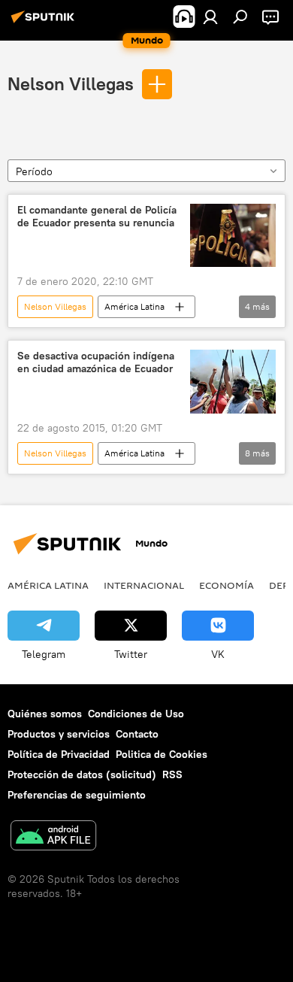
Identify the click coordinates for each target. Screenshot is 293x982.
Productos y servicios (59, 734)
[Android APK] (53, 837)
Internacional (144, 585)
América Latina (134, 306)
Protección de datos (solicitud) (82, 774)
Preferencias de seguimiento (77, 795)
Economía (226, 585)
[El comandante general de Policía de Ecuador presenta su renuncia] (233, 235)
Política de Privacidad (59, 754)
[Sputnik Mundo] (45, 22)
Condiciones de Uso (136, 713)
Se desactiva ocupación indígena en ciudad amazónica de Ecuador (95, 362)
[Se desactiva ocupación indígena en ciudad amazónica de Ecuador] (233, 382)
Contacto (137, 734)
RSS (172, 774)
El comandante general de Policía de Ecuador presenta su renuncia (97, 216)
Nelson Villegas (71, 83)
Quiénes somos (45, 713)
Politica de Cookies (161, 754)
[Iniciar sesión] (210, 17)
